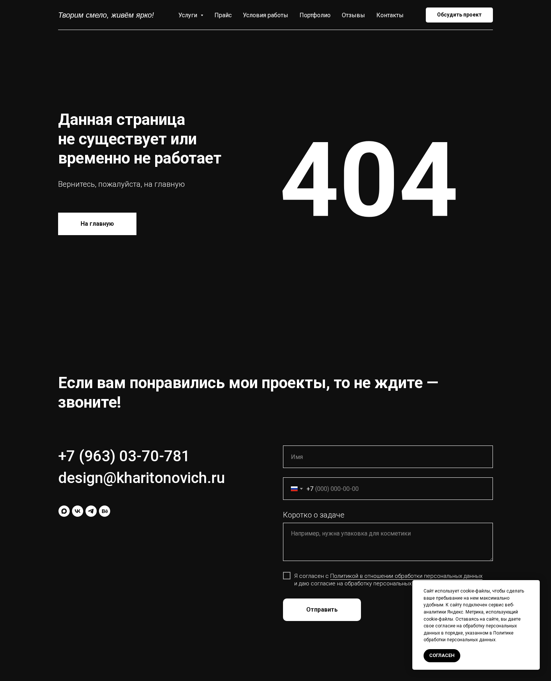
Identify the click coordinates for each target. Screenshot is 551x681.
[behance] (104, 511)
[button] (459, 15)
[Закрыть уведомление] (534, 586)
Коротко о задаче (313, 514)
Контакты (390, 15)
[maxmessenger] (64, 511)
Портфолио (315, 15)
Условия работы (265, 15)
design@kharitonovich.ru (141, 478)
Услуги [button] (188, 15)
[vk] (77, 511)
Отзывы (353, 15)
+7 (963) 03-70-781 (124, 456)
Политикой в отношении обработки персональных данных (406, 576)
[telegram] (91, 511)
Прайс (223, 15)
